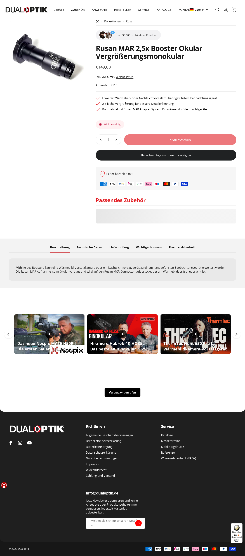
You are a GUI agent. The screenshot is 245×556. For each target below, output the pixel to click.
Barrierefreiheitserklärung (103, 441)
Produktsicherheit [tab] (182, 247)
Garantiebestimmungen (102, 458)
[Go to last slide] (8, 334)
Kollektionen (112, 21)
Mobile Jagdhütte (172, 447)
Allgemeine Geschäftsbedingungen (109, 435)
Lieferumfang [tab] (119, 247)
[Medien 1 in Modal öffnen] (46, 59)
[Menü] (240, 524)
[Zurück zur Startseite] (97, 21)
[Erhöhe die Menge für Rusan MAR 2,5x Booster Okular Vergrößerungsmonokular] (117, 140)
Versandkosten (124, 77)
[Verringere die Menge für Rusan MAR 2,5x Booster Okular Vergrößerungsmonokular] (100, 140)
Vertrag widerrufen (122, 392)
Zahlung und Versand (100, 475)
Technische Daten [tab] (89, 247)
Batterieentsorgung (99, 447)
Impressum (93, 464)
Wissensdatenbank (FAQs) (178, 458)
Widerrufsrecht (96, 470)
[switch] (236, 540)
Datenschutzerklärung (101, 452)
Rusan (130, 21)
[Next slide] (236, 334)
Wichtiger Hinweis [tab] (149, 247)
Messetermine (170, 441)
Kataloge (167, 435)
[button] (198, 10)
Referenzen (168, 452)
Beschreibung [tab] (60, 247)
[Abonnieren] (138, 523)
